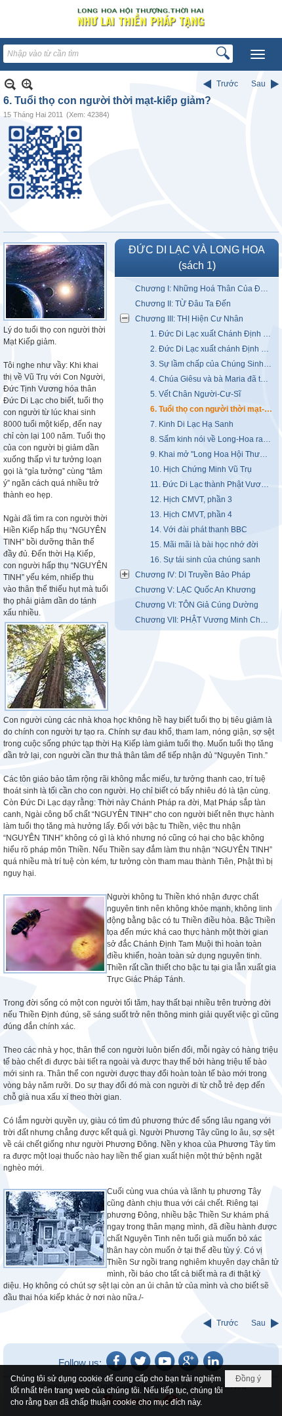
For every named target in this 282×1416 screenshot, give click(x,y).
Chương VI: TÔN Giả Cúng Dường (196, 604)
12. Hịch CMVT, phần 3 (191, 499)
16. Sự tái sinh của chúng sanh (205, 559)
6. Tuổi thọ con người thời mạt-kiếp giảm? (212, 409)
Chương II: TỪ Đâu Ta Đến (183, 303)
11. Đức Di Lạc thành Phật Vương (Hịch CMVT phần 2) (212, 484)
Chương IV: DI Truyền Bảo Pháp (193, 574)
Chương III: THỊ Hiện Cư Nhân (189, 318)
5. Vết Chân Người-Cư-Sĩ (195, 394)
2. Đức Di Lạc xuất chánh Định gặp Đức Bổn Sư (212, 349)
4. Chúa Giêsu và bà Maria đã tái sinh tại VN (212, 379)
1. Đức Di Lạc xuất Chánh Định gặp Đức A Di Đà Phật (212, 333)
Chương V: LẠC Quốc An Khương (195, 589)
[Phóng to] (27, 84)
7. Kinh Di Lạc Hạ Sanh (191, 424)
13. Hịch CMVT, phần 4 (191, 514)
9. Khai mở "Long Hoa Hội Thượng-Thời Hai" (212, 454)
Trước (227, 83)
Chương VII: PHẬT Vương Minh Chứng (205, 620)
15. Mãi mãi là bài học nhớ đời (204, 544)
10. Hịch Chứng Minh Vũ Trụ (201, 469)
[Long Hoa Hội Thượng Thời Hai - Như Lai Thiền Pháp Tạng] (141, 17)
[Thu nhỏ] (10, 84)
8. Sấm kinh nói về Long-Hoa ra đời (212, 439)
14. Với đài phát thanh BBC (198, 529)
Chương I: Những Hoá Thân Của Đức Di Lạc (205, 288)
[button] (257, 54)
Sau (258, 83)
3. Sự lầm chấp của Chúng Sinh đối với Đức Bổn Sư (212, 364)
